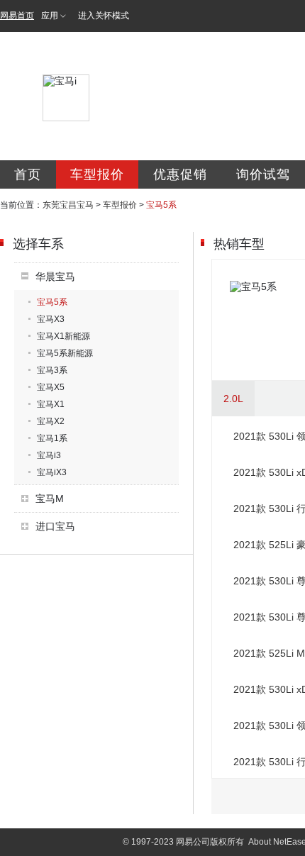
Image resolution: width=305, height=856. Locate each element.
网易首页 (17, 16)
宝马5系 (52, 302)
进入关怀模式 (103, 16)
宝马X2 (51, 421)
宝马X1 (51, 404)
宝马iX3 (52, 472)
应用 (49, 16)
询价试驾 (263, 174)
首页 (27, 174)
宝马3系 (52, 370)
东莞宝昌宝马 (68, 205)
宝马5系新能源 (65, 353)
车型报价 (97, 174)
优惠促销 (180, 174)
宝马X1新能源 (63, 336)
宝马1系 (52, 438)
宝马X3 (51, 319)
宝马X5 (51, 387)
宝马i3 (49, 455)
